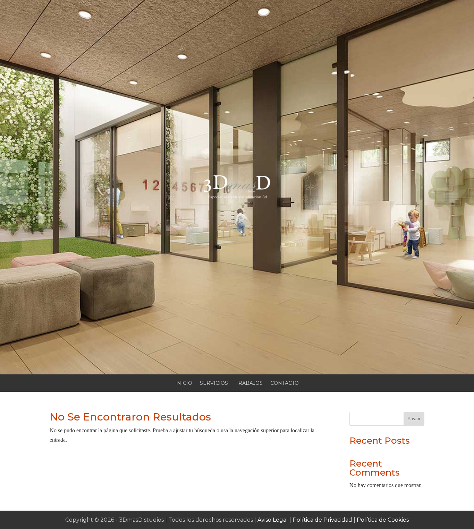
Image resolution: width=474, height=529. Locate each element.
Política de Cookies (383, 520)
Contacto (284, 383)
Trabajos (249, 383)
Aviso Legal (272, 520)
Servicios (214, 383)
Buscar (414, 418)
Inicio (183, 383)
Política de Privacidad (322, 520)
